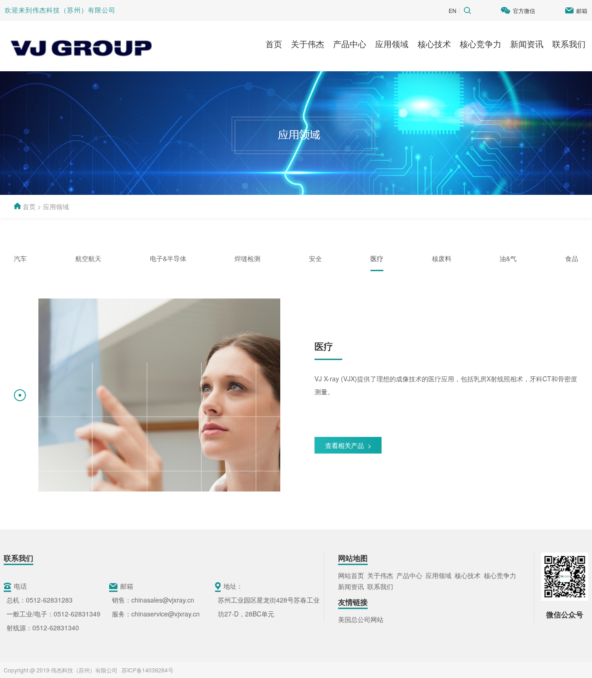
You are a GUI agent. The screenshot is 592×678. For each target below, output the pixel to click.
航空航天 (88, 258)
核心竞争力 (480, 43)
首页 (273, 43)
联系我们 (569, 43)
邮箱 (581, 10)
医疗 (376, 258)
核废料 (441, 258)
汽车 (20, 258)
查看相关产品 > (348, 445)
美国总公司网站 (360, 619)
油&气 (508, 258)
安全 (315, 258)
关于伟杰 (307, 43)
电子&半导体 (168, 258)
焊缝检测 (247, 258)
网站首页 (351, 575)
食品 (571, 258)
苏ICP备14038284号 (146, 670)
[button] (20, 395)
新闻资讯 (526, 43)
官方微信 (524, 10)
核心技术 (434, 43)
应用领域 (391, 43)
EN (452, 10)
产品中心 (349, 43)
